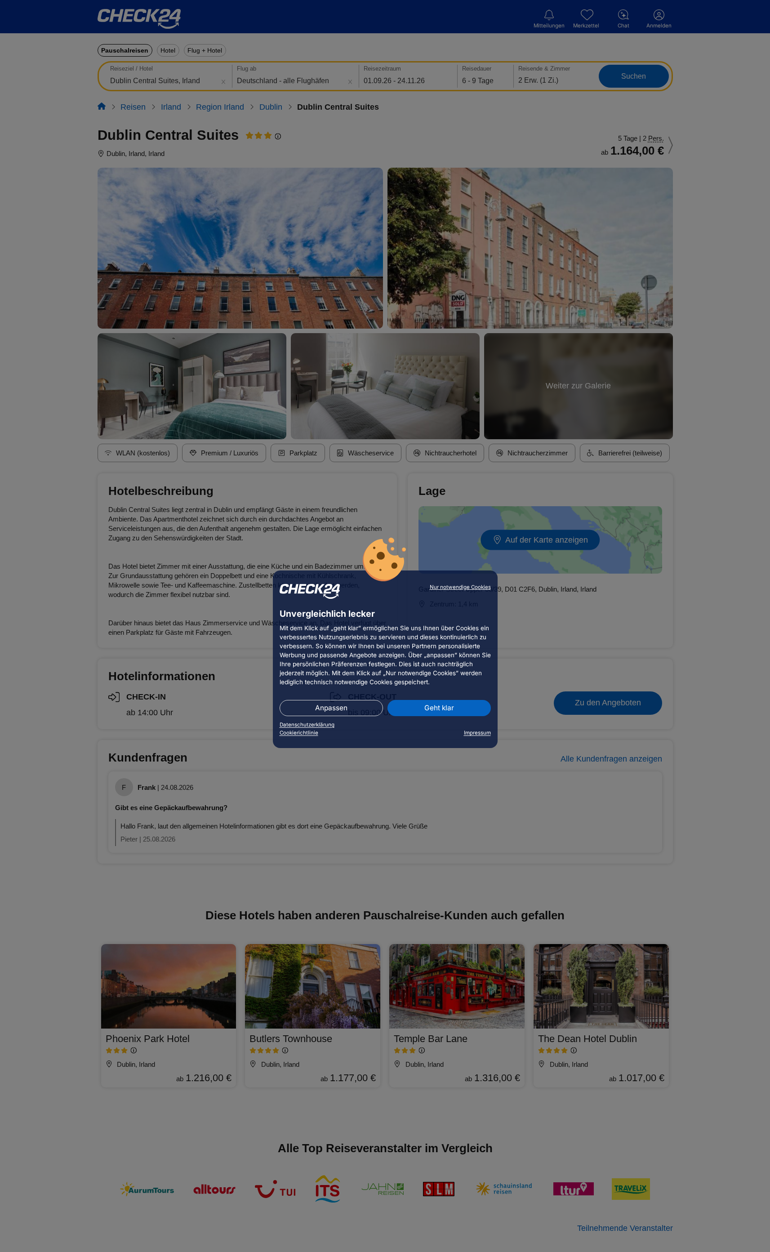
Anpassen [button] (331, 708)
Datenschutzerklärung (307, 725)
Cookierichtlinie (299, 733)
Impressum (477, 733)
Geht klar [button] (439, 708)
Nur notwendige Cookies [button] (460, 587)
